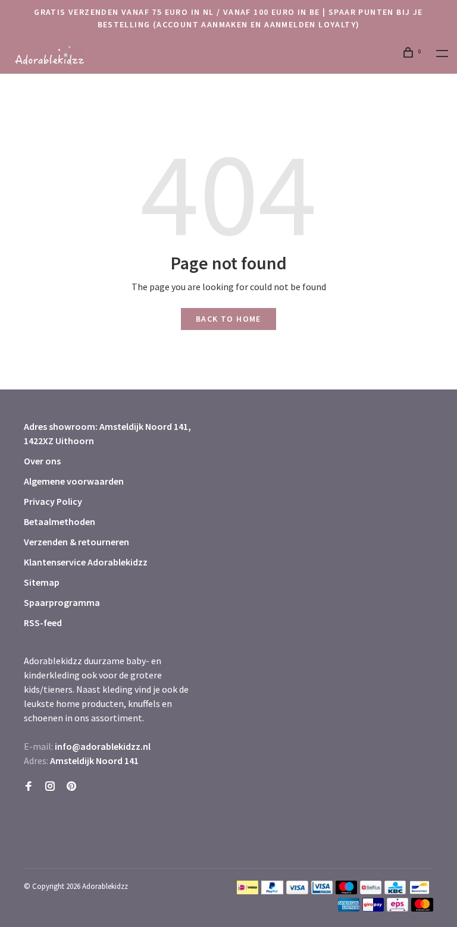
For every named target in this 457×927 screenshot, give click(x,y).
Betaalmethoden (59, 521)
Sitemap (42, 582)
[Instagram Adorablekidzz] (50, 787)
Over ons (42, 461)
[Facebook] (28, 787)
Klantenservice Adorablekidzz (86, 562)
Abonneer (257, 833)
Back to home (228, 318)
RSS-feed (43, 623)
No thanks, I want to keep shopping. (282, 896)
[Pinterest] (71, 787)
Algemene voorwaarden (74, 481)
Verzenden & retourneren (76, 542)
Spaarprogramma (62, 602)
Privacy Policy (53, 501)
